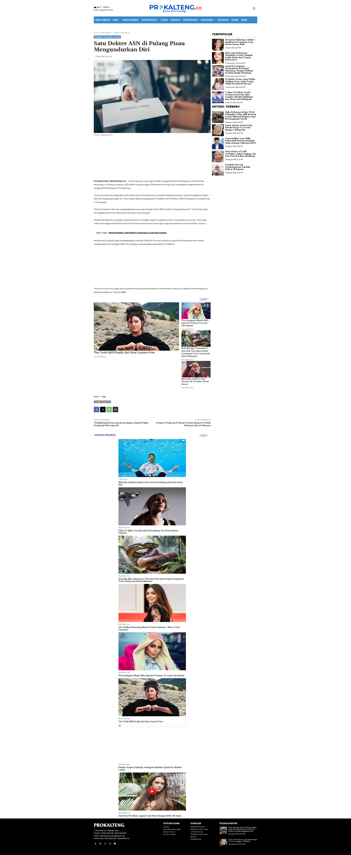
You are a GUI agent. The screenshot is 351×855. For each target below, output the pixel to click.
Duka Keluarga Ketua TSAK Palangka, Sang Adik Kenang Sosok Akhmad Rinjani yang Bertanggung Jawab (240, 115)
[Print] (115, 409)
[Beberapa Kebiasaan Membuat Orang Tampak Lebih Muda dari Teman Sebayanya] (218, 58)
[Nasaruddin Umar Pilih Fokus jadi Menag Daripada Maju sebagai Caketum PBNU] (218, 143)
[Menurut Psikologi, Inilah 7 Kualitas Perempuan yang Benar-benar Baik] (218, 45)
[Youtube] (115, 843)
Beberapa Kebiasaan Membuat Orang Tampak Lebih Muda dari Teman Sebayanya (238, 56)
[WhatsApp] (109, 409)
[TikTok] (105, 843)
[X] (103, 409)
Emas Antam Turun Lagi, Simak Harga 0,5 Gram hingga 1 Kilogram (238, 127)
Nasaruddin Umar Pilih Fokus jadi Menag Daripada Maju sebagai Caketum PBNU (241, 140)
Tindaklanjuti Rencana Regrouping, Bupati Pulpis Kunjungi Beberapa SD (121, 424)
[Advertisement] (152, 158)
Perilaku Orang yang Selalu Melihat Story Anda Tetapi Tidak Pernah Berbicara (240, 81)
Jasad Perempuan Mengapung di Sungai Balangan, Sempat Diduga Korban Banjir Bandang (239, 69)
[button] (254, 8)
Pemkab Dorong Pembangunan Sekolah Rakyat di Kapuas (237, 167)
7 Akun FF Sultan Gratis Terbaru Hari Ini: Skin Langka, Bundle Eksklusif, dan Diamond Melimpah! (239, 96)
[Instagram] (100, 843)
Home (96, 33)
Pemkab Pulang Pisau (121, 33)
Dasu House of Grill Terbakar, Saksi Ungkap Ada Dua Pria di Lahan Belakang (240, 153)
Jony (103, 396)
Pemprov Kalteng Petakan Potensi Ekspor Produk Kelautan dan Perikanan (183, 424)
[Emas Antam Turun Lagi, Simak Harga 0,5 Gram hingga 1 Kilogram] (218, 130)
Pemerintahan (105, 33)
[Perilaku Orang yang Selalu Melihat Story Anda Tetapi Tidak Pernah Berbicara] (218, 84)
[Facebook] (96, 409)
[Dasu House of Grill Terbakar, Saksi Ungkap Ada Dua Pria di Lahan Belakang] (218, 156)
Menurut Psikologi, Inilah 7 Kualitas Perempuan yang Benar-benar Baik (240, 42)
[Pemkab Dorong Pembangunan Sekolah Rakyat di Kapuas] (218, 170)
